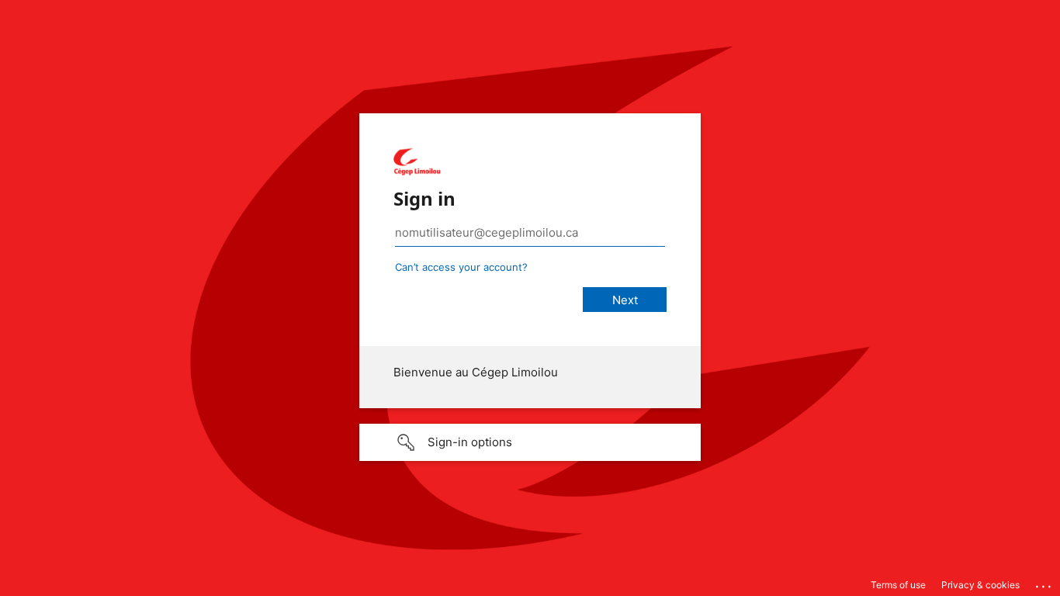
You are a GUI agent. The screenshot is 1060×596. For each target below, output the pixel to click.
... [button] (1044, 583)
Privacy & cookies (980, 585)
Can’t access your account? (461, 267)
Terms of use (898, 585)
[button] (530, 442)
